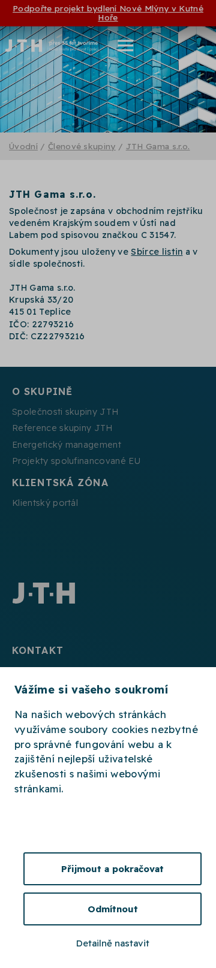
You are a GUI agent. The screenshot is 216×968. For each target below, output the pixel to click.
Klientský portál (45, 502)
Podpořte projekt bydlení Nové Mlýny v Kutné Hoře (108, 12)
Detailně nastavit (112, 943)
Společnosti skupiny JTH (65, 411)
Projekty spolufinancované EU (76, 461)
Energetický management (66, 444)
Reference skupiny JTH (62, 428)
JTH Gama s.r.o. (158, 146)
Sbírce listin (156, 251)
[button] (117, 45)
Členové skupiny (82, 146)
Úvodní (23, 146)
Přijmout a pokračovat (112, 868)
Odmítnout (113, 909)
